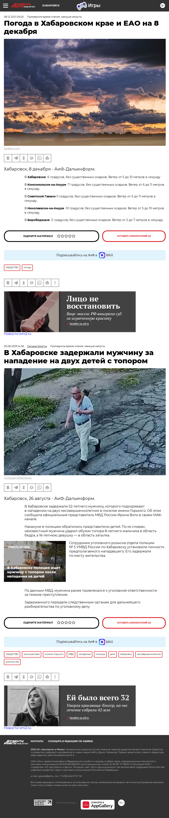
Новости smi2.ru (17, 334)
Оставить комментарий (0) (134, 236)
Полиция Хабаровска (18, 477)
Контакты (37, 741)
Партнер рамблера (66, 802)
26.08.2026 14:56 (14, 346)
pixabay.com (12, 148)
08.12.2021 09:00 (14, 16)
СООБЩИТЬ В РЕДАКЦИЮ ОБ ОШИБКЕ (70, 741)
